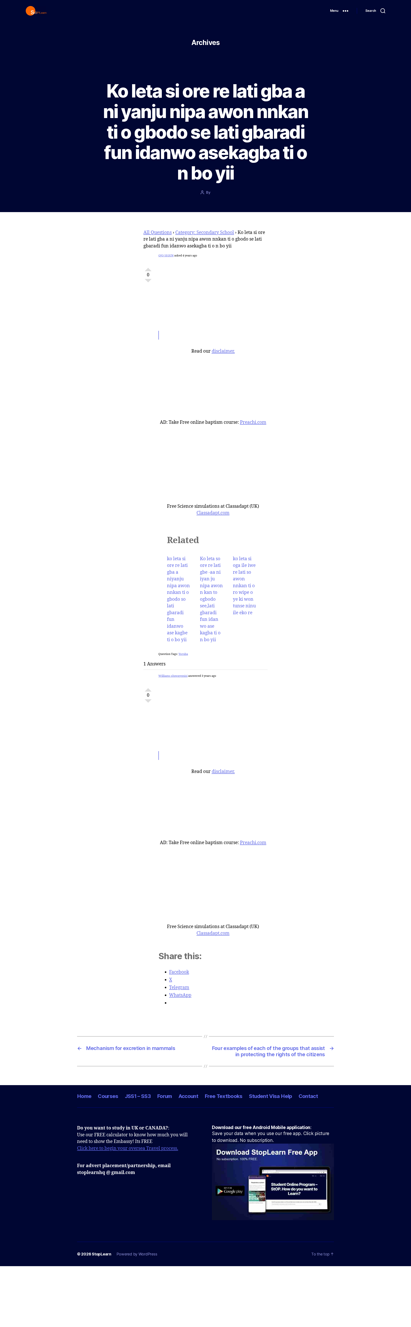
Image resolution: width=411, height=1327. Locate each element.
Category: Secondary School (204, 232)
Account (188, 1096)
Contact (308, 1096)
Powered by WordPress (136, 1254)
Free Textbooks (224, 1096)
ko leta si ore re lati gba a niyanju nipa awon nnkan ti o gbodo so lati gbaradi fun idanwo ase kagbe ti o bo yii (178, 599)
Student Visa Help (270, 1096)
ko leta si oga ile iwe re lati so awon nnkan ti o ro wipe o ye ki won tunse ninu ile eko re (244, 586)
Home (84, 1096)
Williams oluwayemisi (173, 676)
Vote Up (148, 267)
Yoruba (183, 654)
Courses (108, 1096)
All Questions (157, 232)
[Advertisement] (213, 292)
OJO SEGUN (166, 255)
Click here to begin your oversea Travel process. (127, 1148)
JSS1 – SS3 (138, 1096)
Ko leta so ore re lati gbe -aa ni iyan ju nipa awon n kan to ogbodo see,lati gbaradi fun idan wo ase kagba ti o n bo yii (211, 599)
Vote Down (148, 282)
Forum (164, 1096)
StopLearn (101, 1254)
